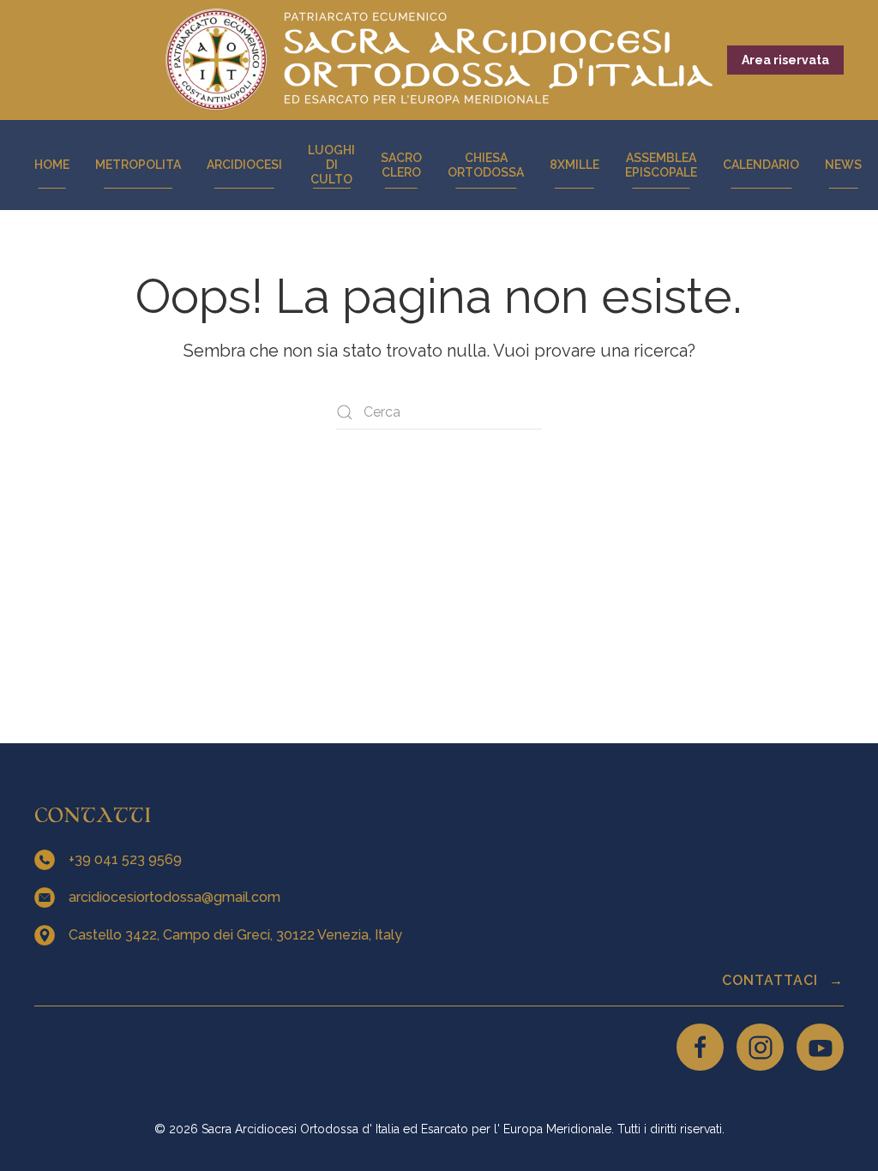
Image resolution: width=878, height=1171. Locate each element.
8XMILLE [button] (574, 164)
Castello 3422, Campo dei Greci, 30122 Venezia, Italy (237, 935)
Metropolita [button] (138, 164)
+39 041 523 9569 (127, 859)
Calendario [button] (761, 164)
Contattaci (772, 980)
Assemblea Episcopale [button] (661, 165)
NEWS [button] (843, 164)
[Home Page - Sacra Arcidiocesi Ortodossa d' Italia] (439, 59)
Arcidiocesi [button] (244, 164)
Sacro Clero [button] (401, 165)
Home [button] (51, 164)
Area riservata (785, 60)
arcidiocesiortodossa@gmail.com (176, 897)
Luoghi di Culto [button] (331, 164)
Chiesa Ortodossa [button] (486, 165)
